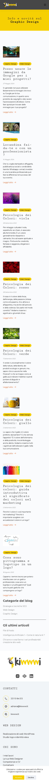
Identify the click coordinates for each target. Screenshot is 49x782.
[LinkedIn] (31, 676)
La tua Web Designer (13, 759)
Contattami (8, 765)
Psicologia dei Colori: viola (17, 216)
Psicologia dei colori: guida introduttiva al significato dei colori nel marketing (17, 494)
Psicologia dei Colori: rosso (17, 285)
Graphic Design (10, 64)
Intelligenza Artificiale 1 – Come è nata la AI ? (24, 635)
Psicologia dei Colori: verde (17, 352)
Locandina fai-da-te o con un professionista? (17, 150)
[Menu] (45, 5)
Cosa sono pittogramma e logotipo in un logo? (17, 562)
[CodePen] (24, 676)
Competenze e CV (11, 762)
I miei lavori (8, 756)
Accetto (18, 777)
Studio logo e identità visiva (16, 737)
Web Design (25, 64)
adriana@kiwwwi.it (19, 706)
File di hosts (8, 630)
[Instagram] (17, 676)
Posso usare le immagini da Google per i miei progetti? (17, 74)
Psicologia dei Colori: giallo (17, 421)
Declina (31, 777)
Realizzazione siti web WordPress (18, 734)
